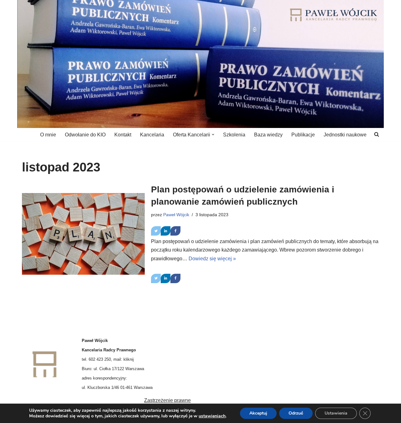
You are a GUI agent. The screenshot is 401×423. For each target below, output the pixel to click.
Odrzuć (296, 413)
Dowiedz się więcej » (212, 258)
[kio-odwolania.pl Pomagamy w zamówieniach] (333, 15)
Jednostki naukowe (345, 134)
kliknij (128, 359)
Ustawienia (336, 413)
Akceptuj (258, 413)
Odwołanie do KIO (85, 134)
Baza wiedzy (268, 134)
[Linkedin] (165, 231)
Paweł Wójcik (176, 214)
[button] (213, 134)
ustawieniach (212, 416)
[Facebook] (175, 231)
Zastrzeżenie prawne (167, 400)
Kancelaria (152, 134)
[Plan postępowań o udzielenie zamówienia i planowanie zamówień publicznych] (83, 234)
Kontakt (122, 134)
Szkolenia (234, 134)
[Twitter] (156, 231)
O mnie (48, 134)
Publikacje (303, 134)
